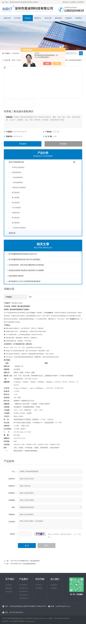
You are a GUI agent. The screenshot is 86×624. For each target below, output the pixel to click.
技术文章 (48, 18)
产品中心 (27, 18)
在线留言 (73, 2)
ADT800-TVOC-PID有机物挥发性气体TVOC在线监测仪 (24, 588)
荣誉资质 (58, 18)
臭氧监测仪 (16, 213)
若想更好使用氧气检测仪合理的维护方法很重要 (26, 270)
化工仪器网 (14, 621)
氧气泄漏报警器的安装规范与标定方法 (23, 254)
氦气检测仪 (16, 192)
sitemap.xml (30, 621)
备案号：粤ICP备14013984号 (58, 618)
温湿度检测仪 (16, 172)
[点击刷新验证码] (40, 534)
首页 (13, 60)
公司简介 (8, 585)
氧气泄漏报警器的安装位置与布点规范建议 (24, 259)
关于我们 (17, 18)
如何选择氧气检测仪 (16, 276)
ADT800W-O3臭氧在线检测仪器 (24, 585)
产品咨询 (22, 144)
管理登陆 (22, 621)
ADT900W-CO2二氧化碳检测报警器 (23, 564)
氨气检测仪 (16, 202)
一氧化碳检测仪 (17, 177)
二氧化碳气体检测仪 (19, 228)
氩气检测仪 (16, 197)
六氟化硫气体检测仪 (19, 187)
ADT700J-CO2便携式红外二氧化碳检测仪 (25, 561)
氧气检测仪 (16, 218)
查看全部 (12, 233)
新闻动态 (8, 588)
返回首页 (65, 2)
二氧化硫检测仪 (17, 182)
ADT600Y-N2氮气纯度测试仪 (24, 591)
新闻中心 (37, 18)
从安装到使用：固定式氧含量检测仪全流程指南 (26, 265)
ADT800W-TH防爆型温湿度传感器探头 (24, 598)
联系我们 (81, 2)
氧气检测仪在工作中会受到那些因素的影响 (24, 281)
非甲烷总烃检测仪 (18, 167)
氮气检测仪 (16, 223)
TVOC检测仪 (16, 207)
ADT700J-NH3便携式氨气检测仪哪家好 (24, 595)
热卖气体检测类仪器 (16, 162)
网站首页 (7, 18)
